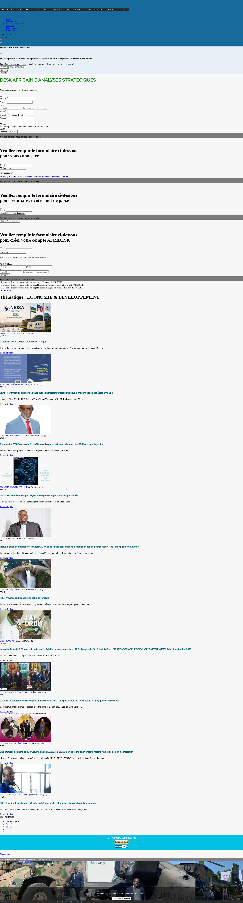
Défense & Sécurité (16, 10)
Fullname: (11, 21)
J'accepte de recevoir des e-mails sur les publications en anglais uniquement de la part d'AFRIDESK (43, 288)
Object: (3, 115)
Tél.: (2, 105)
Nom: (3, 102)
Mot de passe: (5, 252)
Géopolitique (41, 10)
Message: (4, 124)
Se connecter (6, 174)
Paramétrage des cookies (12, 860)
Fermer (4, 132)
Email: (8, 19)
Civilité (3, 264)
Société (123, 10)
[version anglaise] (1, 39)
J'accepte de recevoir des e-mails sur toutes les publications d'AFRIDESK (32, 282)
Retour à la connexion (10, 221)
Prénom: (4, 98)
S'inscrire (5, 275)
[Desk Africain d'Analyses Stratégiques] (121, 3)
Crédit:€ (10, 26)
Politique (57, 10)
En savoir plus (6, 353)
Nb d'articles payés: (14, 23)
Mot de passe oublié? (9, 176)
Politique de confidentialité (37, 860)
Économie (100, 10)
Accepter (117, 899)
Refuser (126, 899)
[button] (7, 8)
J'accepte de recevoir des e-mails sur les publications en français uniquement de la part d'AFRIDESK (43, 285)
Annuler (4, 73)
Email (2, 165)
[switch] (1, 282)
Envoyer (4, 70)
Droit (74, 10)
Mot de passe (6, 168)
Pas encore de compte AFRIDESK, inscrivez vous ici (44, 176)
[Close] (1, 53)
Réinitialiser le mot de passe (12, 213)
